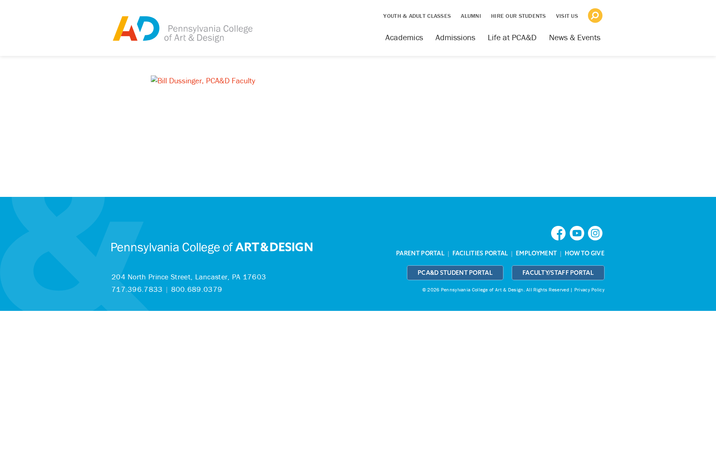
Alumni (471, 16)
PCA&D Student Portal (455, 272)
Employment (536, 253)
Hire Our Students (518, 16)
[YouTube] (579, 232)
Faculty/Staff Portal (558, 272)
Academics (404, 37)
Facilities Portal (480, 253)
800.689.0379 (197, 289)
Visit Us (567, 16)
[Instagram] (596, 232)
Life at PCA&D (512, 37)
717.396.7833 (137, 289)
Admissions (455, 37)
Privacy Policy (589, 289)
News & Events (574, 37)
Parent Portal (420, 253)
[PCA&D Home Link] (181, 23)
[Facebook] (560, 232)
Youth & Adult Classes (417, 16)
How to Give (585, 253)
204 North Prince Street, (188, 276)
